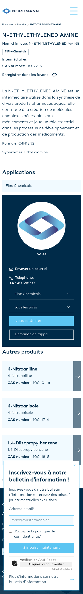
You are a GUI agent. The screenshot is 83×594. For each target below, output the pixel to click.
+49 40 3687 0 (22, 283)
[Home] (20, 11)
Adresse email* (32, 523)
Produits (21, 25)
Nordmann (7, 25)
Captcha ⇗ (62, 569)
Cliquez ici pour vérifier (46, 564)
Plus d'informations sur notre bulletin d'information (33, 579)
